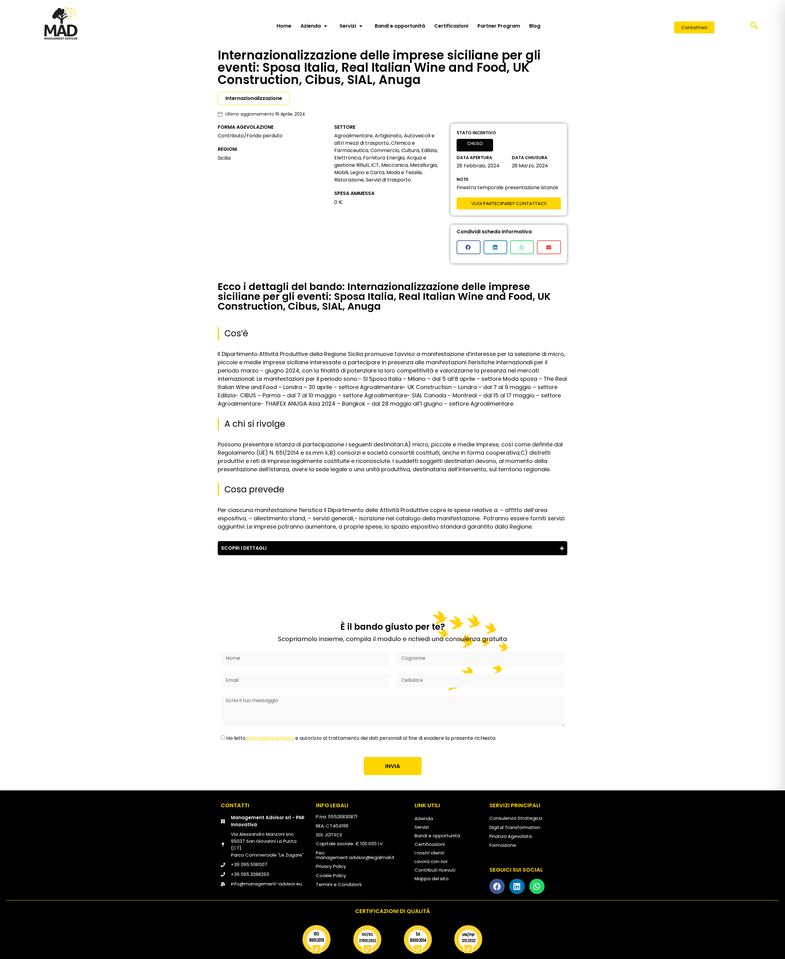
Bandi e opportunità (400, 25)
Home (284, 25)
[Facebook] (497, 886)
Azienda (311, 25)
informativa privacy (270, 738)
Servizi (347, 25)
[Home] (61, 23)
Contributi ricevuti (435, 870)
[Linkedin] (517, 886)
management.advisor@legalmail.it (355, 857)
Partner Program (498, 25)
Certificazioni (451, 25)
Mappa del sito (432, 878)
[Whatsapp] (537, 886)
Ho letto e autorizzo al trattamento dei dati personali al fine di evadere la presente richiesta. (361, 738)
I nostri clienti (429, 853)
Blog (534, 25)
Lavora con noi (431, 861)
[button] (754, 27)
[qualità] (392, 939)
